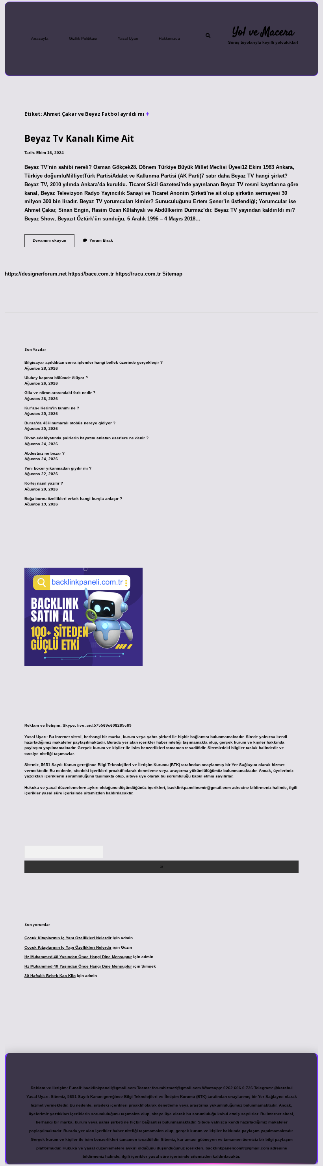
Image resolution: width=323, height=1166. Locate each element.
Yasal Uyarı (128, 38)
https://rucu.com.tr (138, 274)
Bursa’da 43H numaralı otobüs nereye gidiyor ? (69, 423)
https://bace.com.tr (91, 274)
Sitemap (172, 274)
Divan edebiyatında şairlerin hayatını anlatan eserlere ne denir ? (86, 438)
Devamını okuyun (53, 242)
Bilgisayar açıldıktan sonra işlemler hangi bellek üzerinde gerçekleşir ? (93, 362)
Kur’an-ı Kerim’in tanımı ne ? (51, 408)
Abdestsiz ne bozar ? (44, 453)
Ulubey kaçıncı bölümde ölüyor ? (56, 378)
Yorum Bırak (101, 240)
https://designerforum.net (36, 274)
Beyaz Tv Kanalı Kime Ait (79, 138)
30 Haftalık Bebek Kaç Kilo (50, 976)
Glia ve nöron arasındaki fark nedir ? (59, 393)
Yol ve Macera (263, 32)
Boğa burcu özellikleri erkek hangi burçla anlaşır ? (73, 498)
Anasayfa (39, 38)
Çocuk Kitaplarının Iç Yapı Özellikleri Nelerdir (67, 938)
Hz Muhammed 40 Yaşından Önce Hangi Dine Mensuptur (78, 957)
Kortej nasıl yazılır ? (43, 483)
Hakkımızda (169, 38)
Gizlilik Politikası (83, 38)
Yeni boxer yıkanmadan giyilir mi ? (57, 468)
